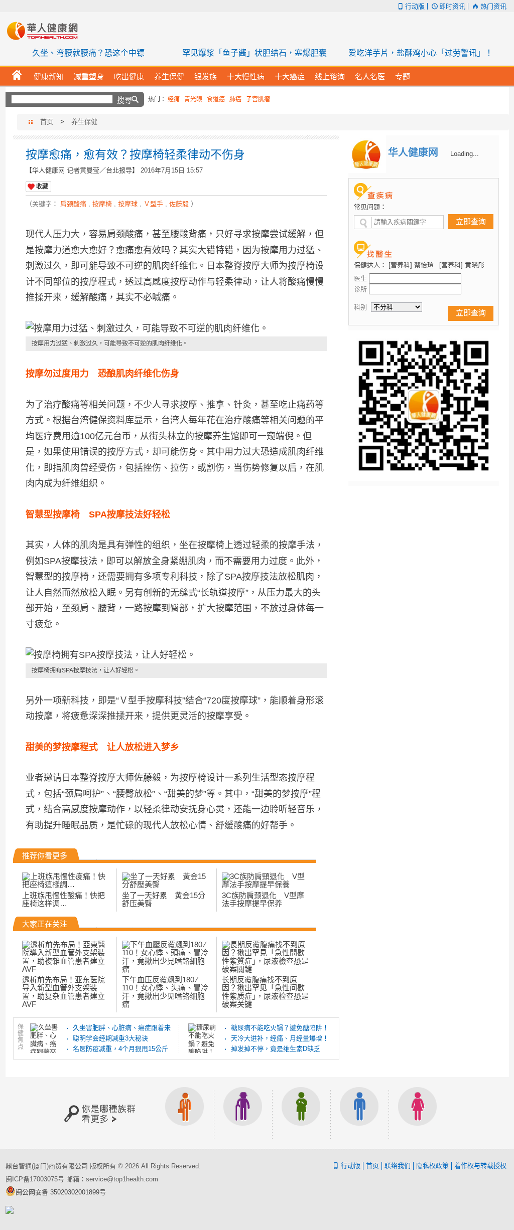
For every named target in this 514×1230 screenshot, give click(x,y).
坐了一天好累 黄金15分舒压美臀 (163, 899)
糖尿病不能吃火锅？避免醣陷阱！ (280, 1027)
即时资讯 (452, 6)
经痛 (174, 99)
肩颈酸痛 (73, 204)
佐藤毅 (179, 204)
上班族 (184, 1113)
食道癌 (216, 99)
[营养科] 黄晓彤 (461, 265)
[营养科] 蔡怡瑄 (411, 265)
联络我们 (397, 1165)
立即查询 (471, 221)
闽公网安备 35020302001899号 (61, 1192)
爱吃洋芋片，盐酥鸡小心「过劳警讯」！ (420, 53)
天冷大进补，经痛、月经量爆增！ (280, 1038)
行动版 (415, 6)
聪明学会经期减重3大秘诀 (110, 1038)
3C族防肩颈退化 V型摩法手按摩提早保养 (263, 899)
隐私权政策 (432, 1165)
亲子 (301, 1113)
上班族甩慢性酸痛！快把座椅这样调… (63, 899)
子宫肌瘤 (258, 99)
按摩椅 (102, 204)
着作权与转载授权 (480, 1165)
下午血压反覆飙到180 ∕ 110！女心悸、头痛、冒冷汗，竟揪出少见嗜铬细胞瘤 (165, 991)
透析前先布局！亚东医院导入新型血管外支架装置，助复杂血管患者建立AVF (63, 991)
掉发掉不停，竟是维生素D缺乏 (275, 1048)
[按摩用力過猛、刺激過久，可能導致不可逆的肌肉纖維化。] (176, 329)
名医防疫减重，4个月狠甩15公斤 (120, 1048)
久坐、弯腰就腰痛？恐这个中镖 (88, 53)
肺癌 (235, 99)
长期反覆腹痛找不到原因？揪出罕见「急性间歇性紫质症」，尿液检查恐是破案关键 (265, 991)
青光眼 (193, 99)
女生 (417, 1113)
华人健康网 (46, 31)
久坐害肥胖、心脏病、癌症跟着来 (122, 1027)
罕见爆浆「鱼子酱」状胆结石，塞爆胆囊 (254, 53)
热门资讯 (493, 6)
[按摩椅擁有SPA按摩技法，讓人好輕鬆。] (176, 655)
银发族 (243, 1113)
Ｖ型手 (153, 204)
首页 (46, 121)
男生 (359, 1113)
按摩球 (128, 204)
